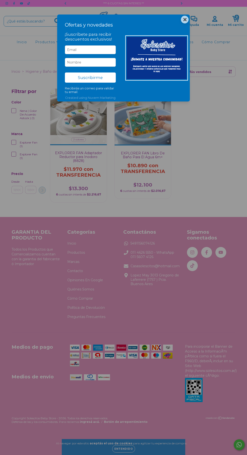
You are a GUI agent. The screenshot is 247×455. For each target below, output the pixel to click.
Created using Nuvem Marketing (90, 98)
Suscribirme (90, 77)
